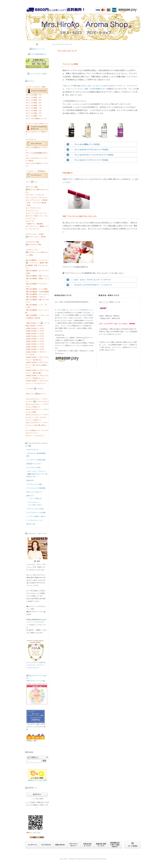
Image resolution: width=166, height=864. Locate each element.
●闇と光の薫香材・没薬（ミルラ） (37, 276)
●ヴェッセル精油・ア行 (33, 95)
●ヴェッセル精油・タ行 (33, 103)
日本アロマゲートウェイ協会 (35, 681)
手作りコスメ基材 (32, 187)
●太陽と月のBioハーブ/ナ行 (35, 336)
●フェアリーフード (32, 433)
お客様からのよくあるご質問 (37, 780)
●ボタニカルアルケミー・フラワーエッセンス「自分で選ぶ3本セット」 (37, 425)
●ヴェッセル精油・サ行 (33, 100)
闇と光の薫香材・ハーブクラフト (37, 260)
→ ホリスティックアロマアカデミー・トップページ (91, 285)
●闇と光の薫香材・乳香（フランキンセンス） (37, 265)
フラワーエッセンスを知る (35, 509)
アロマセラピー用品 (32, 242)
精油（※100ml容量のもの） (95, 89)
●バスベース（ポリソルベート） (36, 213)
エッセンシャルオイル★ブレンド (37, 123)
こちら (104, 345)
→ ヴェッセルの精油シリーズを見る (85, 144)
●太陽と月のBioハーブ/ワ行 (35, 349)
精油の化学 (30, 480)
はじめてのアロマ (32, 449)
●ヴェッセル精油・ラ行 (33, 116)
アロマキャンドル (32, 250)
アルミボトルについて (65, 44)
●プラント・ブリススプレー (35, 436)
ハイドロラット (119, 86)
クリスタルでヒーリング (34, 520)
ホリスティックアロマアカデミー (36, 622)
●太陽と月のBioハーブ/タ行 (35, 333)
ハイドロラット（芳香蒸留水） (36, 171)
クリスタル (30, 389)
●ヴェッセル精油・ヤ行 (33, 113)
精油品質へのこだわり (33, 464)
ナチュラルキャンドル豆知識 (35, 512)
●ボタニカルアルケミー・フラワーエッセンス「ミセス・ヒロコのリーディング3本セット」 (37, 417)
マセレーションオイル (74, 89)
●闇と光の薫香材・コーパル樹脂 (36, 289)
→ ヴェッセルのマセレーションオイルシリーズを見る (92, 155)
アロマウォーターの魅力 (34, 484)
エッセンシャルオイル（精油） (36, 87)
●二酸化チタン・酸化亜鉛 (34, 224)
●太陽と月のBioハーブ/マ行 (35, 341)
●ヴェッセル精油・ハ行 (33, 108)
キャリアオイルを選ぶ (33, 467)
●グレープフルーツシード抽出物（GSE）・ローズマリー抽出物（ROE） (36, 202)
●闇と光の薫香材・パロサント (36, 297)
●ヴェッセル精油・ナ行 (33, 105)
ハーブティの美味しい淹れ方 (35, 516)
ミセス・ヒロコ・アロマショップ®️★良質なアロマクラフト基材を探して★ (36, 473)
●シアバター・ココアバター (35, 195)
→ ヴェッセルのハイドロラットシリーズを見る (89, 160)
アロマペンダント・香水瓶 (35, 234)
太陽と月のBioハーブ (33, 323)
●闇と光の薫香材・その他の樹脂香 (37, 292)
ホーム (54, 44)
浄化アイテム (30, 394)
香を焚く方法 (30, 524)
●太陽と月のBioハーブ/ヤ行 (35, 344)
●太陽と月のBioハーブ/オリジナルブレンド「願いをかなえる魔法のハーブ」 (37, 365)
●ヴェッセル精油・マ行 (33, 110)
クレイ (28, 182)
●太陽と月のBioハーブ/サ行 (35, 331)
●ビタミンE (30, 221)
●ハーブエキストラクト (33, 208)
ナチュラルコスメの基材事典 (35, 488)
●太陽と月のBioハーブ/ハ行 (35, 339)
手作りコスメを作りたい (34, 492)
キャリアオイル (31, 139)
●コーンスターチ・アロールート (36, 197)
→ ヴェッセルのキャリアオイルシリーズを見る (89, 149)
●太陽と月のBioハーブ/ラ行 (35, 347)
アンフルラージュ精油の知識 (35, 460)
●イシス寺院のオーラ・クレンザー (37, 430)
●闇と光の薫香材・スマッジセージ (37, 294)
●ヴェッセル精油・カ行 (33, 97)
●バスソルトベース (32, 210)
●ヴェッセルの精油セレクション (36, 118)
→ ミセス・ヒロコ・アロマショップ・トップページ (91, 280)
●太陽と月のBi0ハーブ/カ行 (35, 328)
